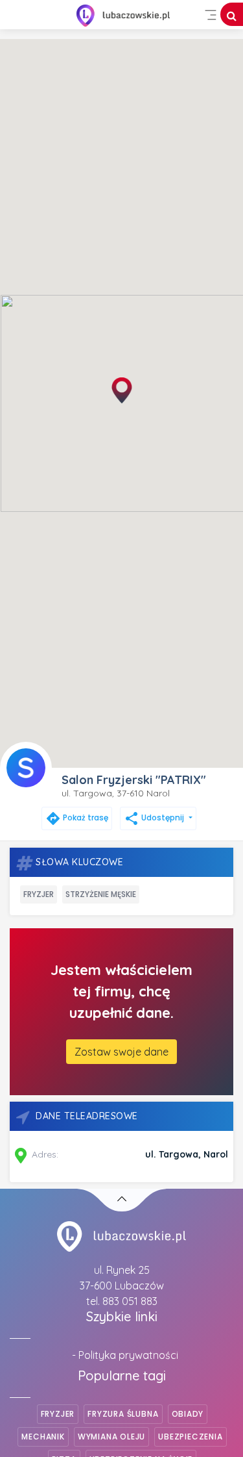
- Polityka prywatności (125, 1355)
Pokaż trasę (76, 817)
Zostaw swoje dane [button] (121, 1051)
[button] (122, 390)
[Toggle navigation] (211, 15)
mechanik (42, 1436)
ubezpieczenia (190, 1436)
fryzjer (38, 894)
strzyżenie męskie (100, 894)
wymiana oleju (111, 1436)
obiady (188, 1413)
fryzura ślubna (122, 1413)
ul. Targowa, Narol (186, 1154)
